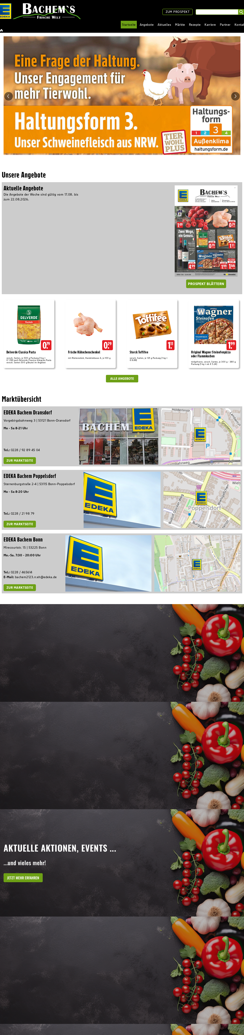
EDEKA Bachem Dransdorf (28, 412)
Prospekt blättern (206, 284)
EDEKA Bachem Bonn (23, 539)
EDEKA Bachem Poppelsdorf (30, 475)
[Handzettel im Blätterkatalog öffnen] (206, 231)
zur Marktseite (19, 461)
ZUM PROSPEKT (178, 12)
